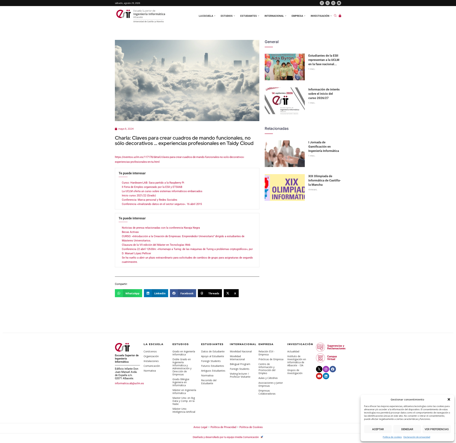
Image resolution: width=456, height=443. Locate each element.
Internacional (274, 15)
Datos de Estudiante (213, 351)
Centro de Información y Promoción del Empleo (266, 369)
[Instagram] (333, 3)
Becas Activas (130, 232)
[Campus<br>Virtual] (320, 357)
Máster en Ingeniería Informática (184, 392)
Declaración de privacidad (416, 437)
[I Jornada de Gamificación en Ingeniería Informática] (285, 153)
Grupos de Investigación (294, 372)
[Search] (335, 16)
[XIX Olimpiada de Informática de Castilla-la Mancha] (285, 187)
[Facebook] (322, 3)
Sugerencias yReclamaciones (336, 347)
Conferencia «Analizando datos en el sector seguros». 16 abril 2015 (162, 204)
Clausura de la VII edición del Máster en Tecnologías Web (156, 244)
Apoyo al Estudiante (212, 356)
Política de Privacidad (223, 427)
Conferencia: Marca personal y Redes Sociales (149, 199)
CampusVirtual (332, 358)
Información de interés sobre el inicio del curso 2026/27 (324, 94)
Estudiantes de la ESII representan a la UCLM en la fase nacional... (323, 60)
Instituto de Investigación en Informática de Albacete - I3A (296, 361)
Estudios (227, 15)
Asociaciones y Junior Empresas (270, 384)
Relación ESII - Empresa (266, 353)
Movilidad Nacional (241, 351)
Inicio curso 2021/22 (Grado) (139, 195)
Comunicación (152, 365)
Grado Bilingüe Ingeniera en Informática (180, 382)
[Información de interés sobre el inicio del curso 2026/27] (285, 100)
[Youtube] (319, 376)
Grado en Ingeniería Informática (183, 353)
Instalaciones (151, 361)
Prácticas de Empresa (270, 359)
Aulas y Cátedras (268, 377)
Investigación (320, 15)
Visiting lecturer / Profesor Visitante (240, 375)
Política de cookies (392, 437)
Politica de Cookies (251, 427)
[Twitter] (327, 3)
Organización (151, 356)
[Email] (339, 3)
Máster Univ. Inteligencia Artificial (183, 410)
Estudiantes (248, 15)
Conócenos (150, 351)
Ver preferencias (437, 429)
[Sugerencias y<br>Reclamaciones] (320, 347)
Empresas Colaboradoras (267, 392)
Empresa (297, 15)
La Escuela (154, 344)
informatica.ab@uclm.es (129, 383)
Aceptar (378, 429)
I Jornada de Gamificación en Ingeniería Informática (323, 146)
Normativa (150, 370)
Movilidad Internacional (237, 358)
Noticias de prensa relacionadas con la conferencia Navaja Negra (161, 227)
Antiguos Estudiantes (213, 370)
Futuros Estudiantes (212, 365)
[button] (449, 399)
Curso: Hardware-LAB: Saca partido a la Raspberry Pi (153, 182)
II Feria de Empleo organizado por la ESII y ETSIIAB (152, 187)
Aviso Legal (200, 427)
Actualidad (293, 351)
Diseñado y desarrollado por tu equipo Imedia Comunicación (226, 437)
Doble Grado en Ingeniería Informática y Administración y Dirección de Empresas (181, 367)
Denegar (407, 429)
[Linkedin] (326, 376)
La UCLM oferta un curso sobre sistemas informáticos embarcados (162, 191)
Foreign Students (211, 361)
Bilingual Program (240, 364)
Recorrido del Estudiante (208, 382)
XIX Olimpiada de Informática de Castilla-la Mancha (324, 180)
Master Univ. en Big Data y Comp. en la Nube (183, 400)
